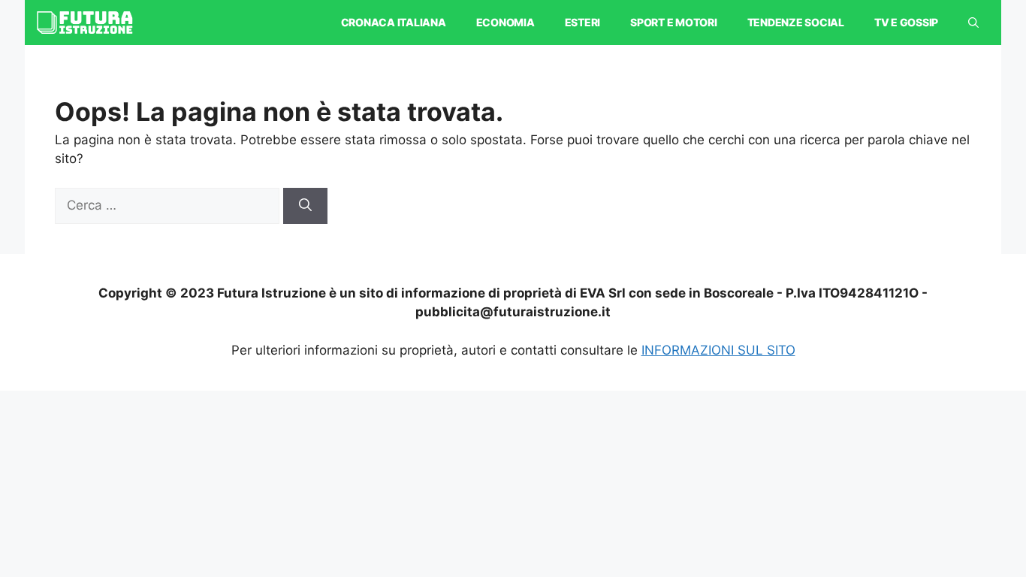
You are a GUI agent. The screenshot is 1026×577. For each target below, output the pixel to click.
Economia (505, 22)
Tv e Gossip (906, 22)
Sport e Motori (673, 22)
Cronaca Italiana (393, 22)
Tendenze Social (795, 22)
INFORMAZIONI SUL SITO (718, 350)
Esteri (583, 22)
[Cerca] (305, 206)
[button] (973, 22)
